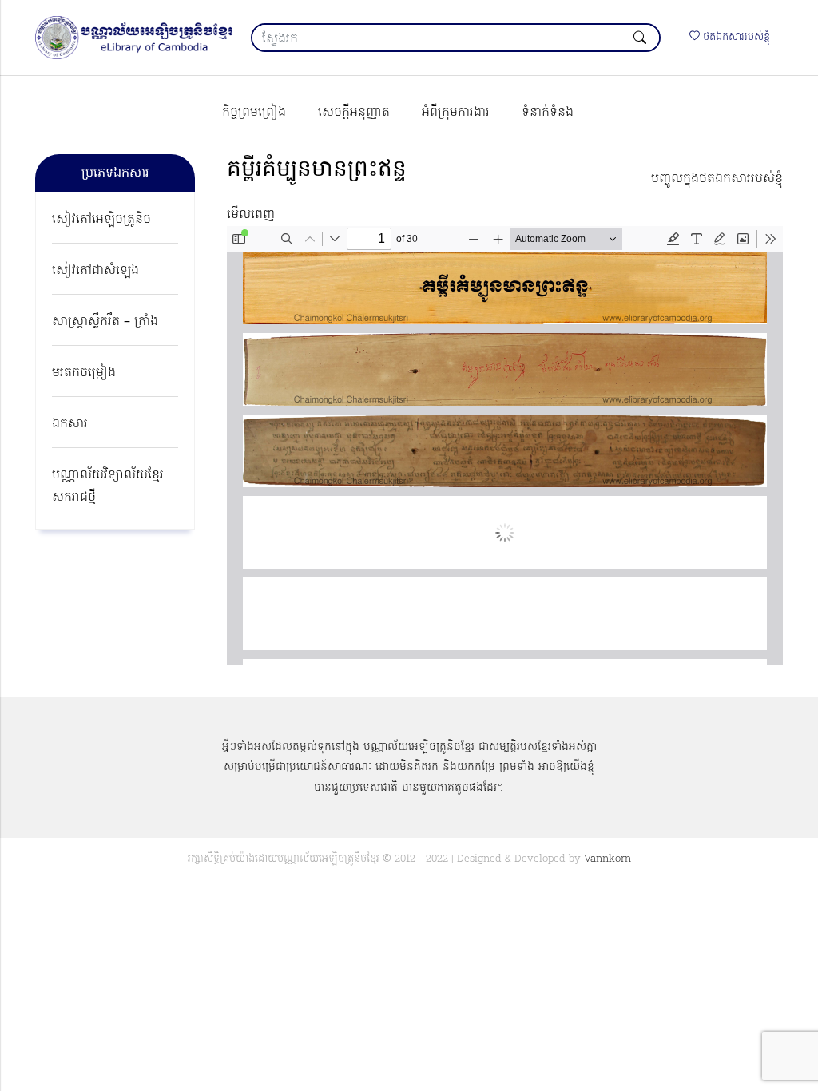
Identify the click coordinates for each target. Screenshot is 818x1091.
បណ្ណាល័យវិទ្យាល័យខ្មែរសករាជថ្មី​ (108, 486)
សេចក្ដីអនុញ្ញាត (354, 112)
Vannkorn (607, 859)
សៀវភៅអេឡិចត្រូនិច (101, 219)
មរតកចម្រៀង (84, 373)
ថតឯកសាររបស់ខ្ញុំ (735, 37)
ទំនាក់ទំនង (548, 112)
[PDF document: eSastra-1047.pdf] (505, 445)
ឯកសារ (70, 424)
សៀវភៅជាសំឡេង (95, 270)
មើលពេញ (251, 214)
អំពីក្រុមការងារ (456, 112)
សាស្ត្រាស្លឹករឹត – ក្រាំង (105, 321)
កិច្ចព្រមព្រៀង (254, 112)
